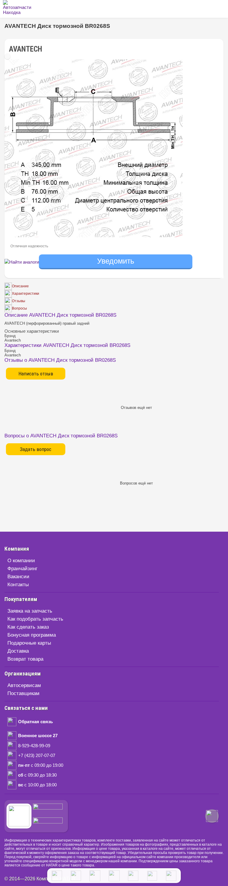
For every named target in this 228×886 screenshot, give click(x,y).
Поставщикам (23, 693)
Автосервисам (24, 685)
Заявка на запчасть (29, 611)
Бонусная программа (31, 635)
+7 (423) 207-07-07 (36, 755)
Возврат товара (25, 659)
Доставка (18, 651)
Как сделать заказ (28, 627)
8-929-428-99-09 (34, 745)
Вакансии (18, 576)
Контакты (18, 584)
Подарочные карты (29, 643)
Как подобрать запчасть (35, 619)
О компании (21, 560)
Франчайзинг (22, 568)
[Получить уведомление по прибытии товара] (115, 261)
